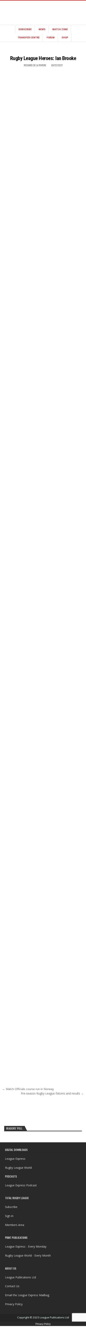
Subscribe (25, 29)
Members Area (14, 1225)
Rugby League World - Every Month (28, 1255)
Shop (65, 37)
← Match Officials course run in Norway (28, 1089)
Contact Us (12, 1286)
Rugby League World (18, 1168)
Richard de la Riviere (35, 65)
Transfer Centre (29, 37)
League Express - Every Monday (25, 1246)
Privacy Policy (14, 1304)
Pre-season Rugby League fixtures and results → (52, 1093)
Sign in (9, 1216)
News (42, 29)
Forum (51, 37)
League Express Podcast (21, 1185)
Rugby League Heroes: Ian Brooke (43, 58)
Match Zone (60, 29)
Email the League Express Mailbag (27, 1295)
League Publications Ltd (20, 1277)
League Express (15, 1159)
